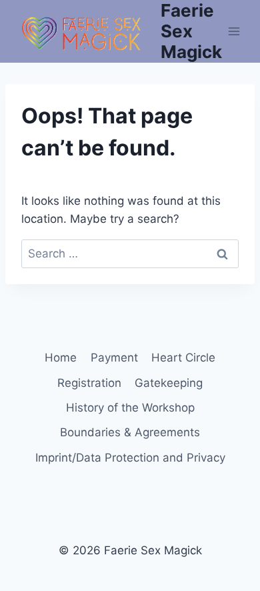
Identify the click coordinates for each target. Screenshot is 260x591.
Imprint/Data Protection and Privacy (130, 457)
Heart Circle (183, 357)
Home (61, 357)
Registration (89, 383)
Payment (114, 357)
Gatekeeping (169, 383)
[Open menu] (234, 31)
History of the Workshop (130, 407)
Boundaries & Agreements (130, 432)
